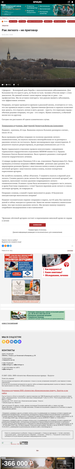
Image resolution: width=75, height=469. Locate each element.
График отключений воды (35, 21)
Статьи (25, 18)
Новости (4, 18)
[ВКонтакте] (3, 246)
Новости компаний (10, 323)
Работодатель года (59, 21)
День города (13, 21)
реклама (70, 250)
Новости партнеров (49, 433)
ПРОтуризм (22, 21)
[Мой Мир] (8, 246)
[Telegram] (11, 246)
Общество (5, 25)
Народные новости (14, 18)
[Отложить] (14, 84)
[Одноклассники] (5, 246)
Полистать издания (8, 378)
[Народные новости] (69, 2)
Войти (72, 2)
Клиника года (48, 21)
